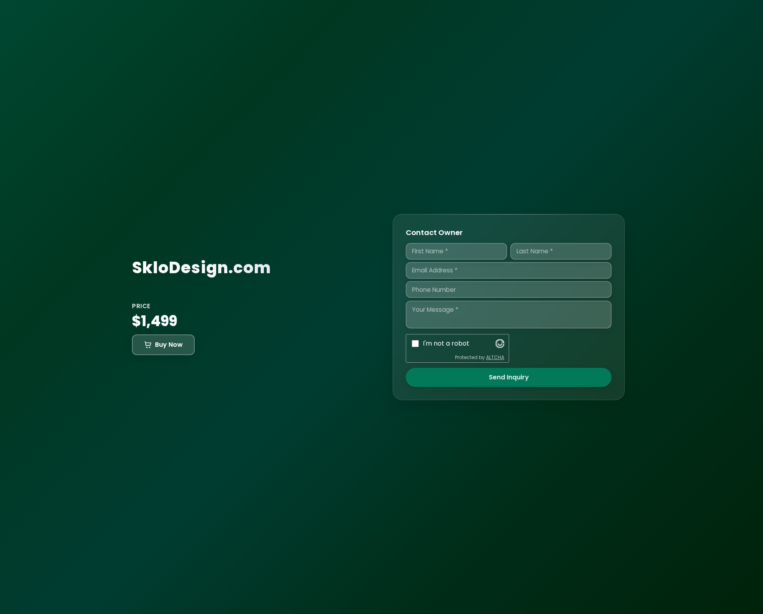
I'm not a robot (446, 343)
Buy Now (169, 344)
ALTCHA (495, 357)
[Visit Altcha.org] (500, 343)
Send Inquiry (509, 377)
